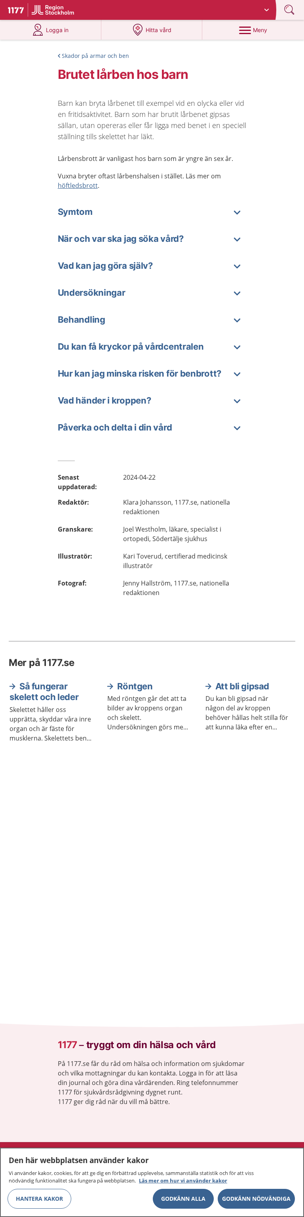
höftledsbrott (78, 185)
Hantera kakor (39, 1198)
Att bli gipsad (242, 686)
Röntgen (134, 686)
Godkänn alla (183, 1198)
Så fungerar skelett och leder (44, 691)
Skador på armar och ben (95, 55)
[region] (152, 1182)
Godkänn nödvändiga (256, 1198)
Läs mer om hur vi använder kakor (183, 1180)
